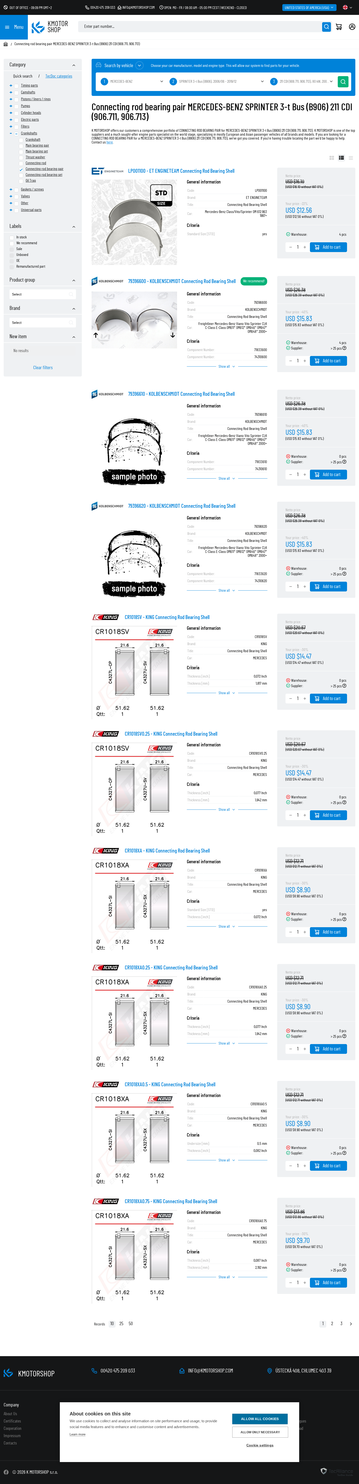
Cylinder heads (31, 113)
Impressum (12, 1436)
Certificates (12, 1421)
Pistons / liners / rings (36, 99)
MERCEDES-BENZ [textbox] (121, 81)
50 (131, 1323)
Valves (25, 196)
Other (24, 203)
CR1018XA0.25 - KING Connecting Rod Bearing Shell (171, 967)
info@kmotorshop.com (138, 8)
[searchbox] (34, 294)
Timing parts (29, 85)
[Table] (341, 158)
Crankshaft (33, 140)
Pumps (25, 106)
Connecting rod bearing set (44, 175)
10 (112, 1323)
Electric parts (30, 120)
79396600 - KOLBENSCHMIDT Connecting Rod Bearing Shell (182, 281)
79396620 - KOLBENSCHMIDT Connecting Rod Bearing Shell (181, 506)
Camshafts (28, 92)
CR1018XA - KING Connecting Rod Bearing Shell (167, 851)
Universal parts (31, 210)
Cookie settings (260, 1445)
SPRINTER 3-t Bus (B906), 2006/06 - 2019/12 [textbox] (207, 81)
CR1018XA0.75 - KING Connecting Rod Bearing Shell (171, 1201)
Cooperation (12, 1428)
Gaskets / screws (32, 189)
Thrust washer (35, 157)
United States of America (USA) (307, 8)
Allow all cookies (260, 1419)
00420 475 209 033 (102, 8)
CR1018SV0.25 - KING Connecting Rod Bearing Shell (171, 734)
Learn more (77, 1434)
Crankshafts (29, 133)
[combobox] (43, 294)
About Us (10, 1414)
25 (121, 1323)
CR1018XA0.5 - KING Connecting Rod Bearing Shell (170, 1084)
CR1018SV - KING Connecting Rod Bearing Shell (167, 617)
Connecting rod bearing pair (44, 169)
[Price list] (351, 158)
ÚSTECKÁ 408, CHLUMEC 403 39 (303, 1370)
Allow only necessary (260, 1432)
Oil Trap (31, 181)
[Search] (326, 27)
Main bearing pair (37, 145)
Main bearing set (37, 151)
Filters (25, 126)
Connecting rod (36, 163)
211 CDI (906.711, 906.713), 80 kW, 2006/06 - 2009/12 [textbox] (307, 81)
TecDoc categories (58, 76)
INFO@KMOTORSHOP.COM (210, 1370)
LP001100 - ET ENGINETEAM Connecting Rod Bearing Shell (181, 171)
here (109, 142)
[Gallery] (331, 158)
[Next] (350, 1324)
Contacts (10, 1443)
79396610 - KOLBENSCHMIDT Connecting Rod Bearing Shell (181, 394)
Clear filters (43, 367)
